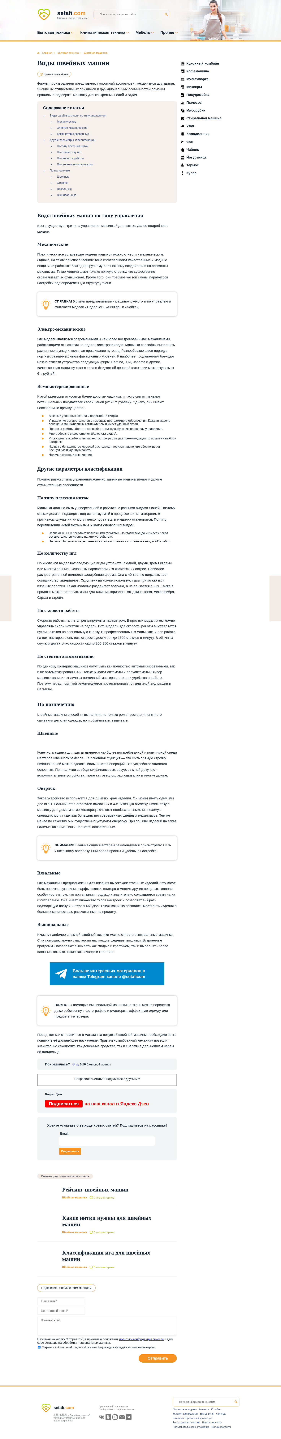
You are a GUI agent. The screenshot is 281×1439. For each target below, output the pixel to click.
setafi (64, 1407)
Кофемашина (197, 71)
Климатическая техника (102, 32)
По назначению (60, 170)
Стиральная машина (203, 118)
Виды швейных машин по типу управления (78, 115)
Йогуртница (196, 157)
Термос (192, 165)
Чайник (192, 149)
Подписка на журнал (185, 1409)
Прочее (167, 32)
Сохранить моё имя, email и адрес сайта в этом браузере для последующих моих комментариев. (98, 1347)
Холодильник (197, 134)
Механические (66, 121)
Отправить (158, 1358)
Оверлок (62, 182)
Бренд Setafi (207, 1413)
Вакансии (178, 1418)
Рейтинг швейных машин (95, 1189)
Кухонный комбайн (202, 63)
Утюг (190, 126)
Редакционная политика (186, 1422)
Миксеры (194, 87)
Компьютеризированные (73, 133)
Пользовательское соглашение (191, 1426)
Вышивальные (66, 195)
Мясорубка (195, 110)
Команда (221, 1413)
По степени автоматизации (75, 164)
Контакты (204, 1409)
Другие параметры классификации (72, 140)
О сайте (215, 1409)
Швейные (63, 176)
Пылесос (194, 102)
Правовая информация (199, 1418)
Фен (189, 142)
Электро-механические (72, 127)
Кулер (191, 173)
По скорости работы (70, 158)
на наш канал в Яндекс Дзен (99, 1103)
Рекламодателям (221, 1426)
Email (64, 1133)
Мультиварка (197, 79)
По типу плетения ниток (72, 146)
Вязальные (64, 188)
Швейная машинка (74, 1197)
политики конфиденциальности (141, 1339)
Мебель (143, 32)
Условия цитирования (185, 1413)
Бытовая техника (53, 32)
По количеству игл (69, 152)
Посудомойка (197, 95)
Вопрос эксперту (212, 1422)
